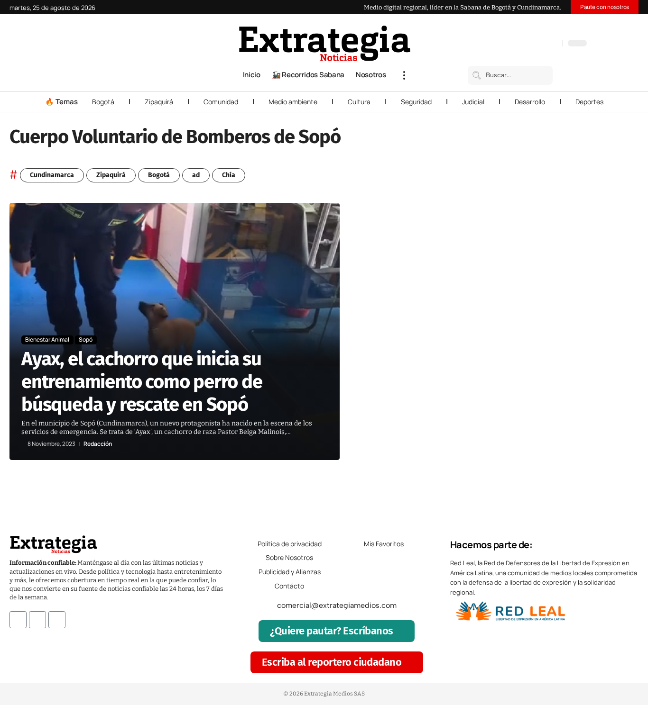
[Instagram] (524, 44)
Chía (228, 175)
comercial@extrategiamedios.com (337, 605)
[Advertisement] (578, 345)
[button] (404, 75)
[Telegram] (543, 44)
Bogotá (103, 101)
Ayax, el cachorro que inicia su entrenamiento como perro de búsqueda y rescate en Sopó (141, 382)
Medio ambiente (292, 101)
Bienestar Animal (47, 339)
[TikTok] (533, 44)
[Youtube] (56, 619)
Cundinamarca (52, 175)
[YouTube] (514, 44)
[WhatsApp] (552, 44)
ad (196, 175)
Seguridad (416, 101)
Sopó (86, 339)
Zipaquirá (159, 101)
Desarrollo (530, 101)
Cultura (359, 101)
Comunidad (221, 101)
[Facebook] (505, 44)
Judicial (473, 101)
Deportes (589, 101)
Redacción (97, 444)
